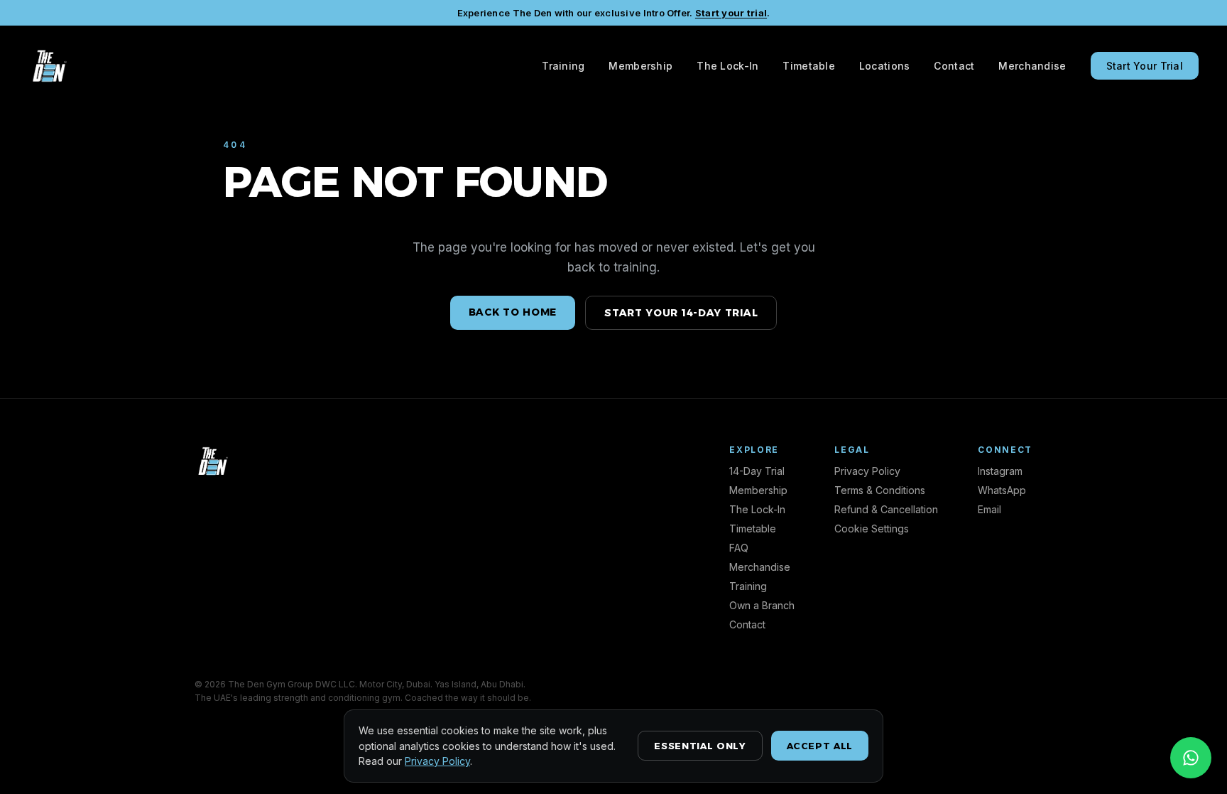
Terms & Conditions (879, 490)
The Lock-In (727, 66)
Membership (640, 66)
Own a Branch (762, 605)
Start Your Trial (1144, 66)
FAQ (738, 548)
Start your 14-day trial (681, 312)
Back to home (513, 312)
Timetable (808, 66)
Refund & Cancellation (886, 509)
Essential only (700, 745)
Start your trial (731, 12)
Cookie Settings (871, 528)
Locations (884, 66)
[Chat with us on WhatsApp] (1190, 757)
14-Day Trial (757, 471)
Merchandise (1032, 66)
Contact (954, 66)
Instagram (1000, 471)
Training (563, 66)
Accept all (820, 745)
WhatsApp (1002, 490)
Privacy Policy (867, 471)
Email (989, 509)
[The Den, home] (48, 65)
